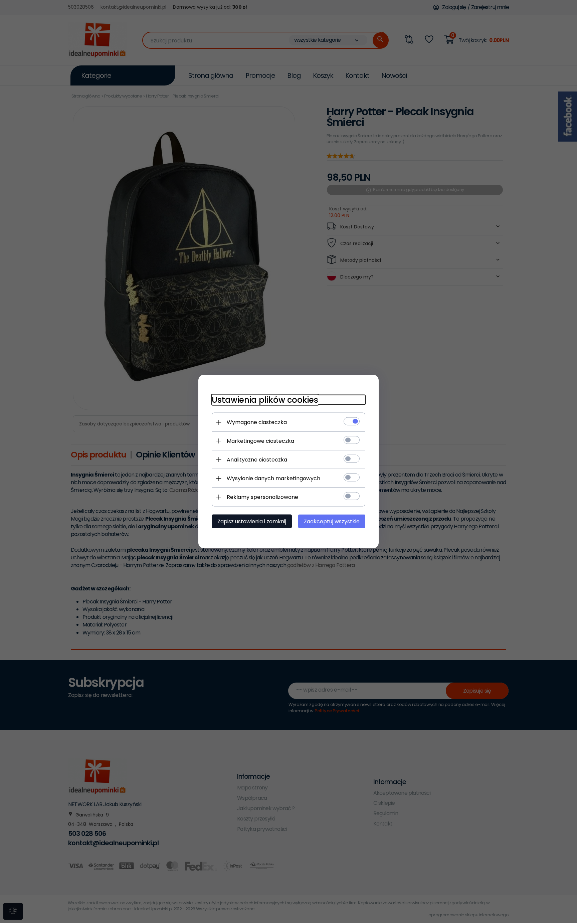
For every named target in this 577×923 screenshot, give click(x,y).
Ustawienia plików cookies (265, 400)
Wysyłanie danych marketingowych (273, 478)
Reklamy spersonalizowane (262, 497)
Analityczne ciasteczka (257, 460)
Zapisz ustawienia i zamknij (251, 521)
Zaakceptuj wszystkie (332, 521)
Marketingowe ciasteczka (260, 441)
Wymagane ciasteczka (257, 422)
